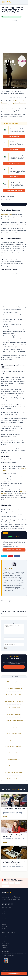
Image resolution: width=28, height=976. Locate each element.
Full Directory (5, 885)
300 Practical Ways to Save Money (14, 701)
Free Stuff (4, 928)
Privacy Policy (5, 941)
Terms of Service (5, 943)
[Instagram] (12, 904)
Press (3, 916)
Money (6, 892)
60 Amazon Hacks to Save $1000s (14, 746)
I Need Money (14, 727)
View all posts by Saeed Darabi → (10, 593)
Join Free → (14, 667)
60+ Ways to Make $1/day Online (14, 694)
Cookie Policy (4, 945)
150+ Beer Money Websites (14, 682)
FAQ (2, 915)
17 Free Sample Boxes (14, 753)
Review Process (5, 947)
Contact (3, 911)
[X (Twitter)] (9, 904)
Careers (3, 913)
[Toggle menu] (25, 2)
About (3, 909)
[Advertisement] (14, 36)
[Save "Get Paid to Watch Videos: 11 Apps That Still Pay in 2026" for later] (3, 822)
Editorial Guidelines (6, 936)
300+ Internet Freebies (14, 707)
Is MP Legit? (4, 918)
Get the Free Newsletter (14, 973)
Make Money (4, 924)
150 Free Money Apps (14, 766)
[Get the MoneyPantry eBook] (14, 960)
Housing (11, 883)
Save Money (4, 926)
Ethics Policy (4, 934)
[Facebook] (6, 904)
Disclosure (4, 939)
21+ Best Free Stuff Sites (14, 759)
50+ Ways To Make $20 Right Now (14, 688)
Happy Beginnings (6, 214)
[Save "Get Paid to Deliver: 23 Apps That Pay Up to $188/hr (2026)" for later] (3, 796)
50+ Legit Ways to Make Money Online (14, 720)
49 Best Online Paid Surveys (14, 714)
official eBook (8, 953)
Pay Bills (17, 883)
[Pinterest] (3, 904)
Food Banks (5, 883)
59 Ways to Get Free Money (14, 733)
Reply (2, 613)
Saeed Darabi (6, 14)
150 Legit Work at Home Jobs (14, 740)
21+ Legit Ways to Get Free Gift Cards (14, 772)
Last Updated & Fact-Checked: (12, 16)
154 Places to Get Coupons (14, 778)
